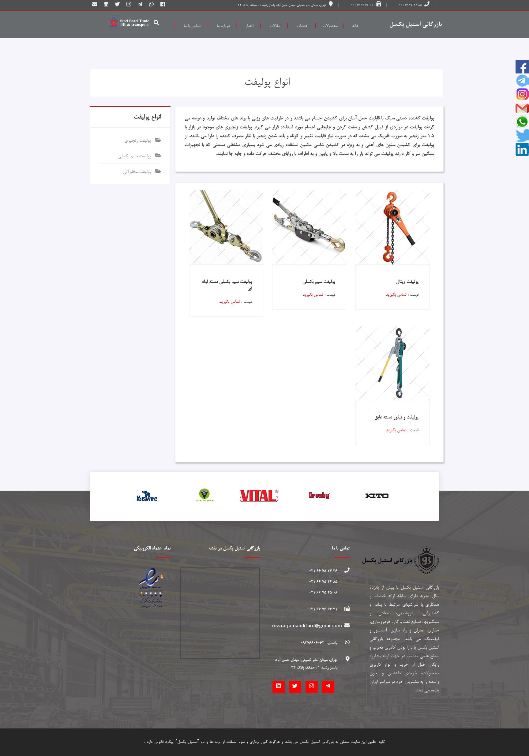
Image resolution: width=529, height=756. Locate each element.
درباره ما (223, 26)
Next (428, 496)
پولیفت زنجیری (138, 141)
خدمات (302, 26)
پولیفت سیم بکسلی (135, 156)
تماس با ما (192, 26)
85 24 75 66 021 (410, 5)
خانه (355, 26)
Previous (101, 496)
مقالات (274, 26)
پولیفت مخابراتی (137, 172)
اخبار (249, 26)
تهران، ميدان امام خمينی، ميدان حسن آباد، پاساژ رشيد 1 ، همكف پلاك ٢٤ (282, 5)
